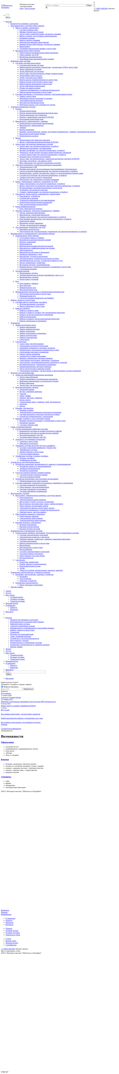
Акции (8, 591)
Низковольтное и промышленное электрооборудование (32, 628)
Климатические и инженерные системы (26, 643)
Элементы (6, 777)
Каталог (9, 22)
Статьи (8, 939)
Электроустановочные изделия (22, 626)
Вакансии (14, 610)
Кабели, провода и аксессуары (22, 630)
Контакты (9, 612)
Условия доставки (17, 599)
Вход (22, 8)
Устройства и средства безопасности (24, 638)
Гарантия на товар (17, 601)
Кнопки (5, 759)
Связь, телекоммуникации (20, 636)
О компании (10, 605)
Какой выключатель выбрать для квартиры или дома (22, 718)
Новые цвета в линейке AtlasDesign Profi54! (18, 706)
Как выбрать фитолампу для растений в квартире (20, 714)
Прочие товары (16, 647)
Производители (12, 603)
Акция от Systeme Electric (11, 697)
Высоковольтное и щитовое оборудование (27, 622)
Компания (5, 910)
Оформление (7, 742)
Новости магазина (10, 687)
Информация (6, 914)
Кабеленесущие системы (20, 624)
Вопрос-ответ (11, 941)
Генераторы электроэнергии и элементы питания (29, 645)
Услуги (8, 593)
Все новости (6, 693)
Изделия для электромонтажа (21, 634)
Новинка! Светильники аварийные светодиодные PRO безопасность (28, 702)
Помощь (4, 912)
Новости (13, 607)
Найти (9, 674)
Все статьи (5, 710)
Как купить (10, 595)
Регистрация (30, 8)
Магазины (10, 678)
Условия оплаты (16, 597)
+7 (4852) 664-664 (101, 8)
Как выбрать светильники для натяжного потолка (21, 722)
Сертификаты (11, 945)
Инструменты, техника (19, 641)
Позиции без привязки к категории (24, 620)
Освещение (14, 632)
